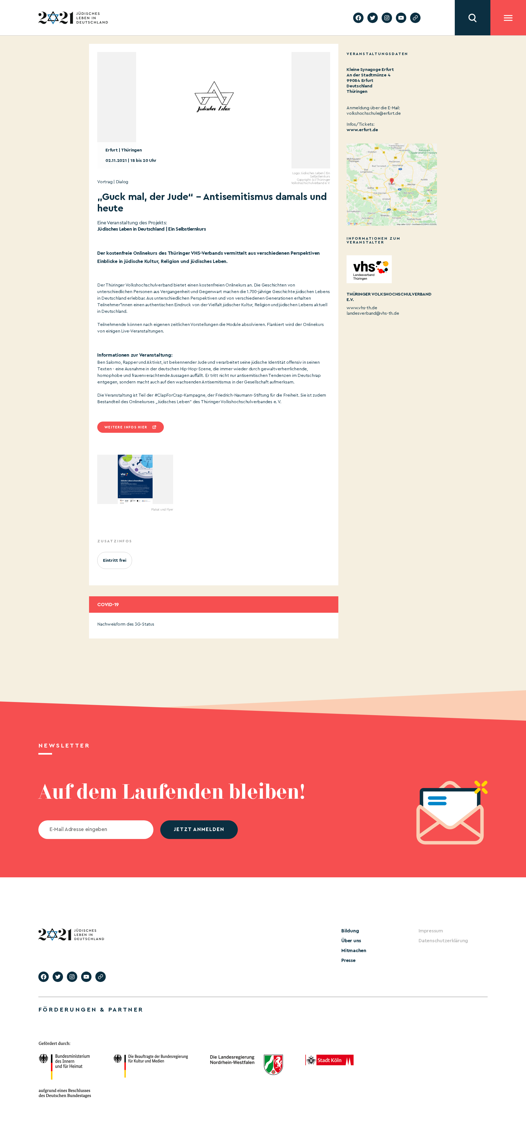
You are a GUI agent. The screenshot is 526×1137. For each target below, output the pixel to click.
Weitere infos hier (125, 427)
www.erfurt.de (362, 130)
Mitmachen (353, 950)
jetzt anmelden (199, 829)
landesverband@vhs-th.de (373, 313)
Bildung (350, 930)
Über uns (351, 940)
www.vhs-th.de (362, 308)
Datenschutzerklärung (443, 940)
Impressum (431, 930)
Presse (348, 960)
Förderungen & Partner (91, 1010)
